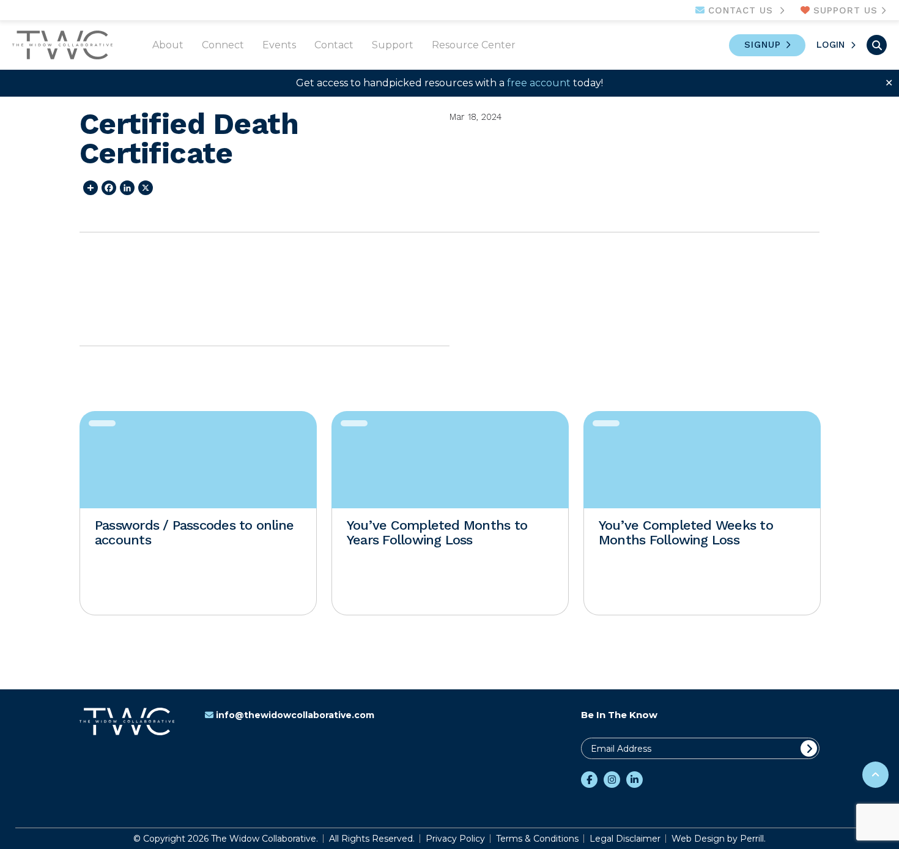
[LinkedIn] (125, 187)
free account (539, 83)
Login (830, 44)
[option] (198, 513)
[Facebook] (107, 187)
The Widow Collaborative (62, 45)
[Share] (89, 187)
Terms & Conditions (537, 838)
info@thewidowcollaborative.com (295, 715)
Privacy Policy (455, 838)
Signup (762, 44)
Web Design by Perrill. (718, 838)
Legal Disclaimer (625, 838)
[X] (144, 187)
